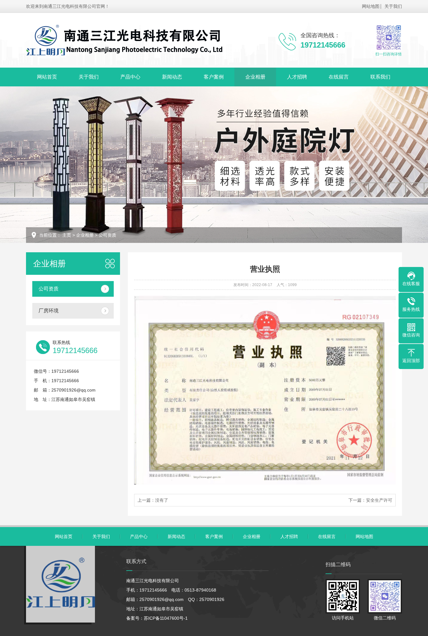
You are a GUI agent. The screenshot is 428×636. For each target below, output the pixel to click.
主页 (66, 235)
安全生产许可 (379, 500)
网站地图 (370, 6)
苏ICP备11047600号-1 (166, 618)
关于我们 (393, 6)
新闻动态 (172, 77)
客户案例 (214, 77)
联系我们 (380, 77)
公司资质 (107, 235)
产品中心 (130, 77)
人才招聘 (297, 77)
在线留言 (339, 77)
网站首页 (47, 77)
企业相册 (255, 77)
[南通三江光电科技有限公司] (124, 40)
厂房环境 (49, 310)
